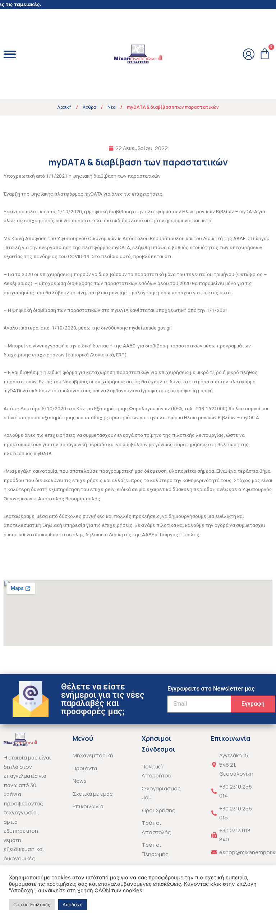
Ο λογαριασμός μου (161, 793)
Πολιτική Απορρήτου (156, 771)
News (80, 781)
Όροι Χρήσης (158, 810)
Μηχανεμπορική (93, 755)
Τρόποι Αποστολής (156, 827)
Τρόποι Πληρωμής (155, 849)
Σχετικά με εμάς (93, 794)
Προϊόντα (85, 768)
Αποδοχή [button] (73, 904)
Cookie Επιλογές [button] (31, 904)
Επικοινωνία (88, 806)
